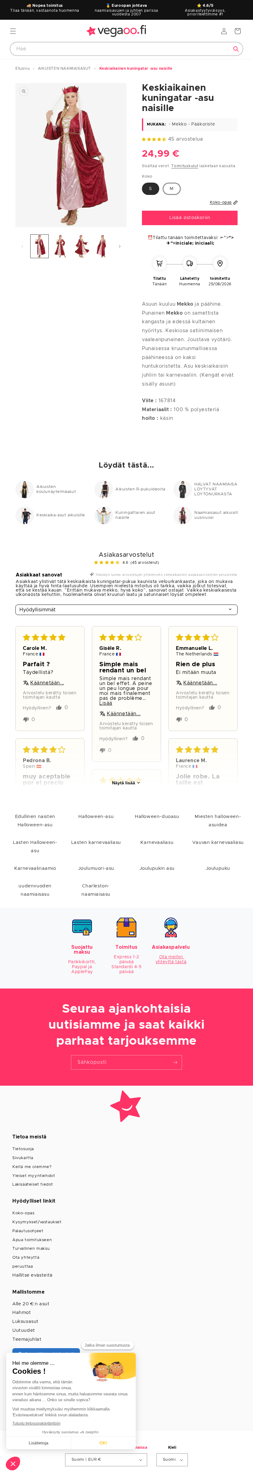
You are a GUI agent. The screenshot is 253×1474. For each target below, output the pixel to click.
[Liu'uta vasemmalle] (22, 246)
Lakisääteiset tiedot (32, 1185)
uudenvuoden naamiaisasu (35, 890)
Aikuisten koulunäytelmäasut (56, 489)
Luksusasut (25, 1321)
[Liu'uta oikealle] (119, 246)
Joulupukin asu (157, 868)
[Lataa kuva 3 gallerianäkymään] (81, 246)
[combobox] (126, 49)
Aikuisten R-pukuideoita (140, 489)
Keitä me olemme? (32, 1167)
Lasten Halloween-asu (35, 846)
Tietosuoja (23, 1149)
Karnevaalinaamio (35, 868)
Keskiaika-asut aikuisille (60, 515)
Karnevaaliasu (156, 842)
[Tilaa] (175, 1062)
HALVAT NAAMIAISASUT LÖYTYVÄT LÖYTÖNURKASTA (220, 489)
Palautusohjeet (27, 1231)
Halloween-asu (96, 816)
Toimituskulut (184, 166)
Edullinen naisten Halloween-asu (35, 820)
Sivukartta (22, 1158)
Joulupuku (218, 868)
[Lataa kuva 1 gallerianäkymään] (39, 246)
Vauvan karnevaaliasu (218, 842)
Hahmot (21, 1312)
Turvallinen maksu (31, 1249)
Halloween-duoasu (157, 816)
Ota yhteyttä (25, 1258)
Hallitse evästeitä (32, 1275)
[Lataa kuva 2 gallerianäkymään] (60, 246)
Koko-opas (23, 1213)
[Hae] (236, 49)
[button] (13, 31)
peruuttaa (22, 1267)
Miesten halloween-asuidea (218, 820)
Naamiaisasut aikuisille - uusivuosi (219, 515)
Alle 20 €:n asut (31, 1304)
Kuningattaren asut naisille (135, 515)
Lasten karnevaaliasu (96, 842)
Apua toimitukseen (32, 1240)
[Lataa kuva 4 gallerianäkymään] (102, 246)
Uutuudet (23, 1330)
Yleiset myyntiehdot (33, 1176)
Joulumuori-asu (96, 868)
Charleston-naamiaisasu (95, 890)
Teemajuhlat (27, 1339)
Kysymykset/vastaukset (37, 1222)
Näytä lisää (123, 782)
